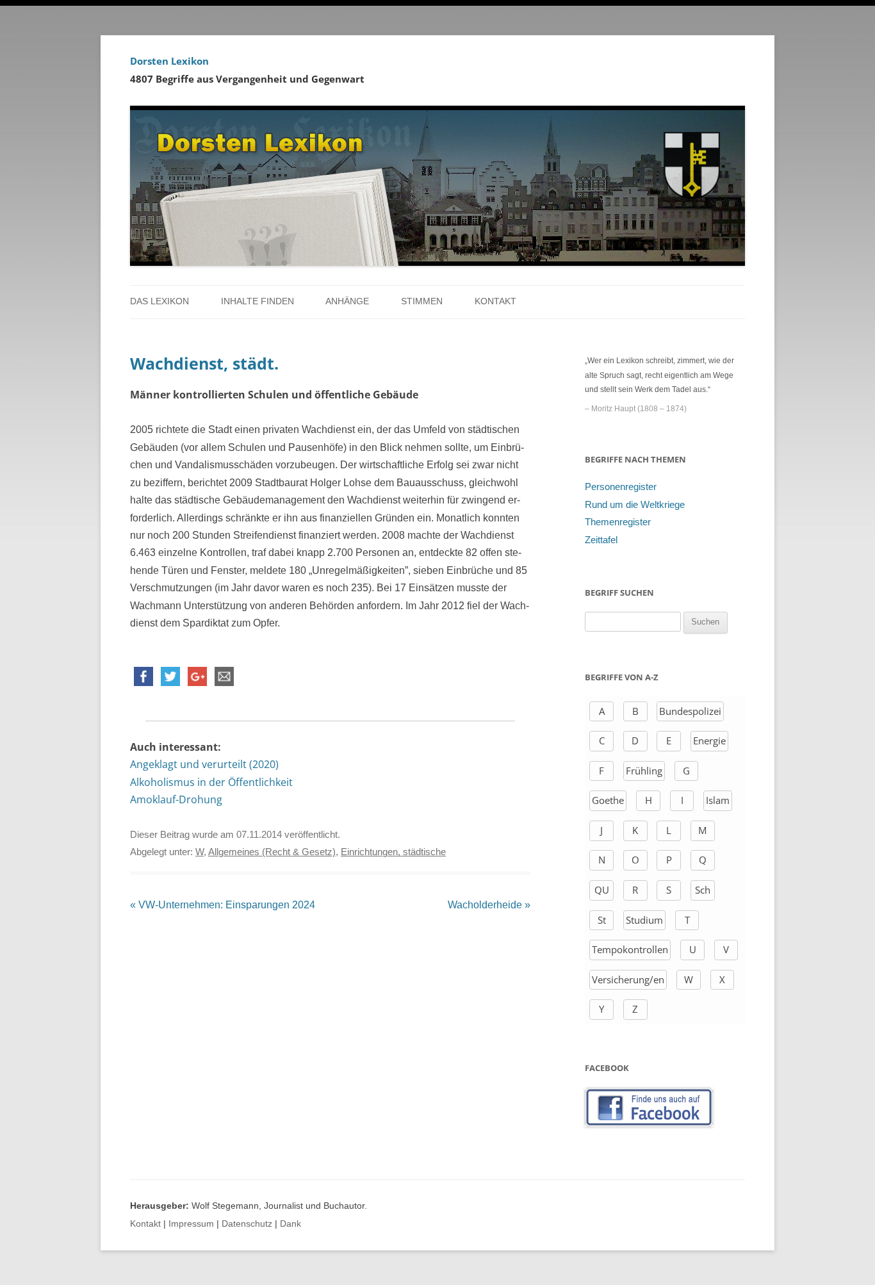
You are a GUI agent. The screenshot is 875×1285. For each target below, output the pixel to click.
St (602, 919)
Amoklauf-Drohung (176, 799)
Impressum (191, 1224)
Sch (702, 889)
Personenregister (621, 487)
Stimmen (422, 301)
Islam (718, 800)
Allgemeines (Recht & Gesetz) (272, 852)
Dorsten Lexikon (169, 60)
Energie (709, 740)
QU (601, 889)
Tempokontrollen (630, 949)
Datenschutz (247, 1224)
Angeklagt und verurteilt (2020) (204, 764)
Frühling (644, 770)
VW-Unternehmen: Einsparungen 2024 (222, 904)
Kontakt (495, 301)
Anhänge (347, 301)
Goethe (608, 800)
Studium (644, 919)
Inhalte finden (257, 301)
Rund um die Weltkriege (635, 505)
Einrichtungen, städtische (393, 852)
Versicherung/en (628, 979)
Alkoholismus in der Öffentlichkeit (211, 782)
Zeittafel (601, 540)
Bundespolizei (690, 711)
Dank (290, 1224)
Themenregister (618, 522)
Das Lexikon (159, 301)
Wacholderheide (489, 904)
